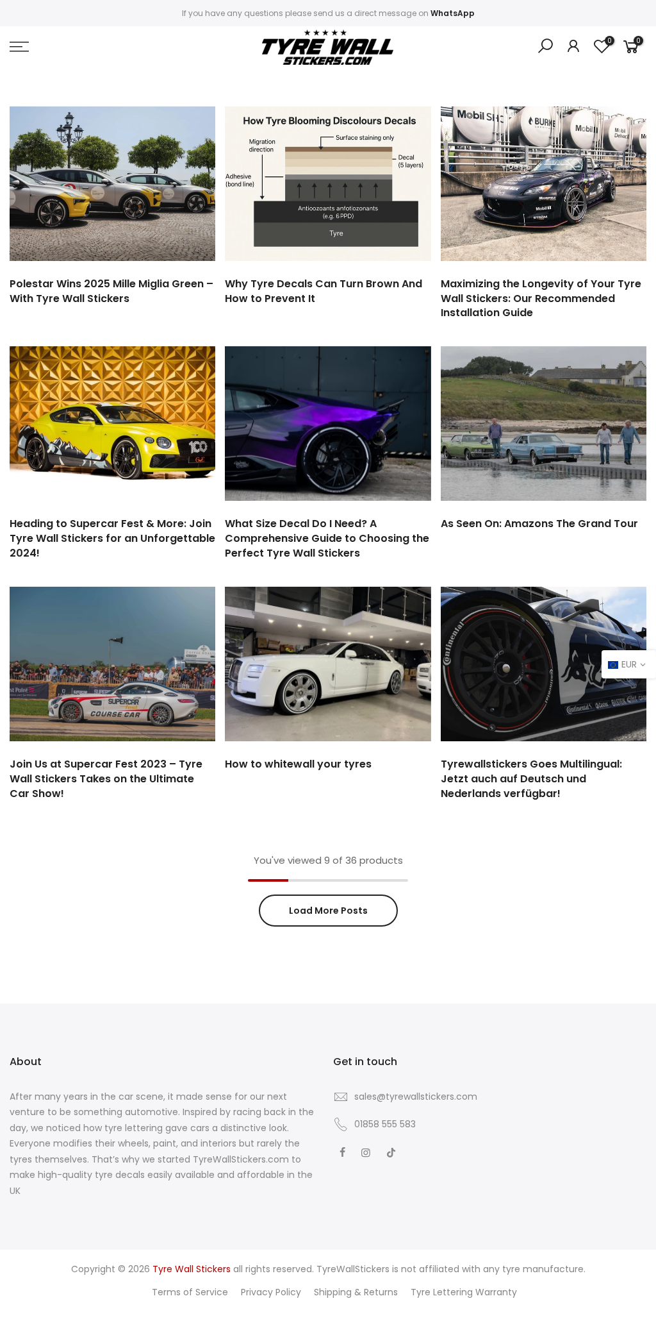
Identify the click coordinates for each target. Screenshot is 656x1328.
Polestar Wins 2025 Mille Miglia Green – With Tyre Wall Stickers (111, 291)
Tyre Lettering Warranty (464, 1292)
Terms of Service (190, 1292)
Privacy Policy (271, 1292)
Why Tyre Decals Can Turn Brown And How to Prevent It (323, 291)
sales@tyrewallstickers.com (415, 1096)
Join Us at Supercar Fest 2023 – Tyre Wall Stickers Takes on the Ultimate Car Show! (106, 779)
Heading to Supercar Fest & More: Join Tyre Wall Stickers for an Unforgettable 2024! (112, 538)
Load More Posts (328, 910)
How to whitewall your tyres (298, 764)
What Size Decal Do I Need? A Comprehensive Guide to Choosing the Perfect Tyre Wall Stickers (327, 538)
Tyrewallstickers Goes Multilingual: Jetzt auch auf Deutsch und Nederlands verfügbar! (531, 779)
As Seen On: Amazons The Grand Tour (539, 523)
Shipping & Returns (356, 1292)
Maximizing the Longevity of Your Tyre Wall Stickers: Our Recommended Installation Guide (541, 298)
